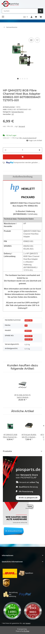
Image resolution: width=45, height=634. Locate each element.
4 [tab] (25, 78)
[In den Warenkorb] (5, 33)
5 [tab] (27, 78)
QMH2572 (28, 331)
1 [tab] (18, 78)
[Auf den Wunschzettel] (37, 40)
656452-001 (28, 336)
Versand (22, 126)
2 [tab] (20, 78)
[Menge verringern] (5, 150)
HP (26, 325)
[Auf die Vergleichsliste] (31, 40)
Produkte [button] (7, 451)
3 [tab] (22, 78)
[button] (31, 17)
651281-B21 (28, 339)
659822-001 (28, 320)
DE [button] (24, 17)
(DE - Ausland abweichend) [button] (27, 138)
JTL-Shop (26, 631)
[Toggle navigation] (3, 15)
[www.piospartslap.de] (10, 3)
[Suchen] (40, 10)
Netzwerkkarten (17, 112)
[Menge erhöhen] (39, 150)
